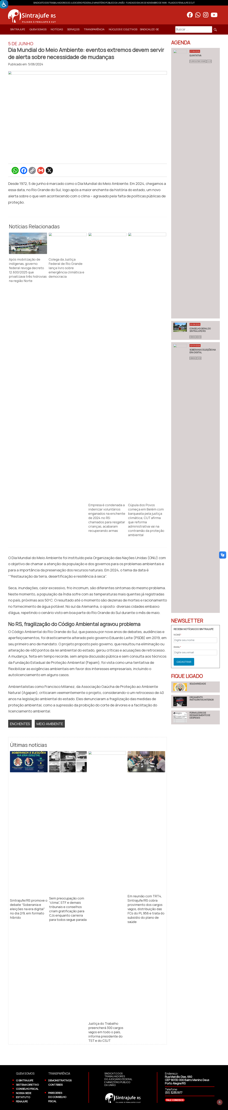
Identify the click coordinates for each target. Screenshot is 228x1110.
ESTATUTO (23, 1097)
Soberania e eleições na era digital (203, 351)
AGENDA (180, 42)
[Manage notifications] (219, 1102)
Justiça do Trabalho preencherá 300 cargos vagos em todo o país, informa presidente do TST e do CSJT (105, 1032)
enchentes (20, 723)
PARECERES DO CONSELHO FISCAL (57, 1097)
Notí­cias (57, 29)
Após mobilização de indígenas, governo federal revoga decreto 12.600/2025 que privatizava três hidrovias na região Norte (28, 270)
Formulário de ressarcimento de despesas (200, 715)
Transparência (94, 29)
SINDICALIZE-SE (149, 29)
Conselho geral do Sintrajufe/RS (200, 330)
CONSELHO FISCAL (27, 1088)
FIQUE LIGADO (187, 676)
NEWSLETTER (187, 620)
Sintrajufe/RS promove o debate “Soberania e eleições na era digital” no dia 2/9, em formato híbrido (28, 909)
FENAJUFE (22, 1101)
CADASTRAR (184, 661)
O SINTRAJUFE (24, 1080)
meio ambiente (50, 723)
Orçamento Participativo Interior (202, 698)
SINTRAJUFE (17, 29)
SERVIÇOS (73, 29)
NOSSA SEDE (23, 1093)
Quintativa (195, 55)
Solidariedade (198, 683)
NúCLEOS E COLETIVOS (123, 29)
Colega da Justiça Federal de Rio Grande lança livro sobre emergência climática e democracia (66, 268)
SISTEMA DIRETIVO (27, 1084)
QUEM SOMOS (37, 29)
